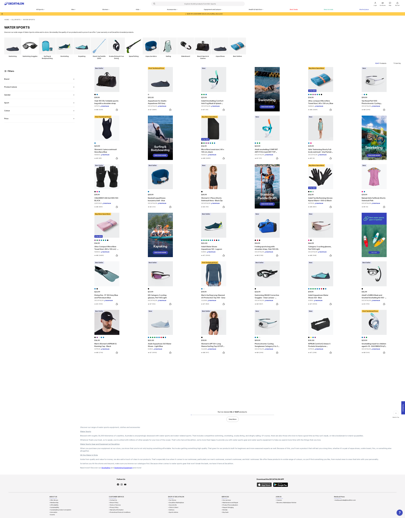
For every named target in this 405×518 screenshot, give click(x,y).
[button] (400, 513)
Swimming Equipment (123, 468)
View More (232, 419)
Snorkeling (105, 468)
